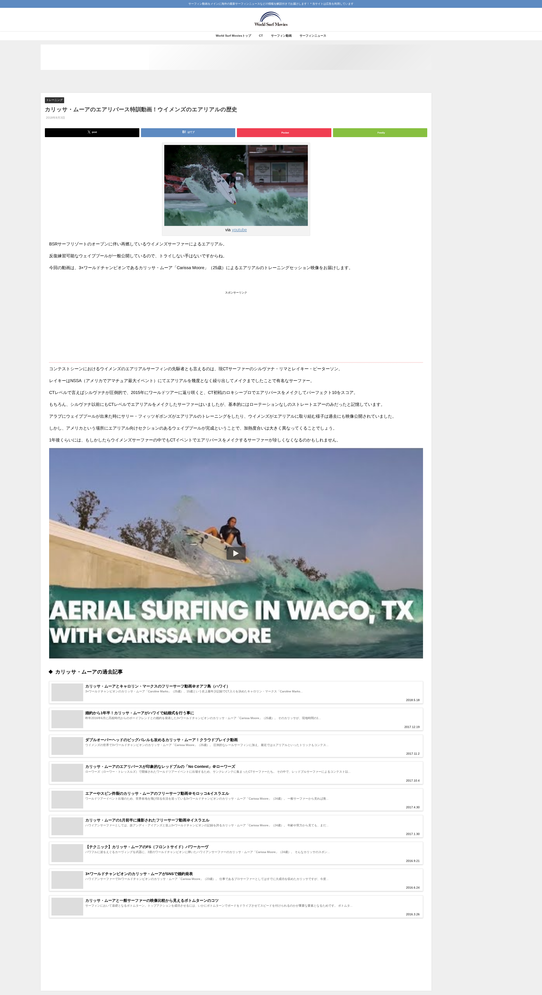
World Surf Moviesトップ (233, 35)
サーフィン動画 (281, 35)
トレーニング (54, 100)
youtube (239, 229)
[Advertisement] (236, 81)
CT (261, 35)
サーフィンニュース (313, 35)
